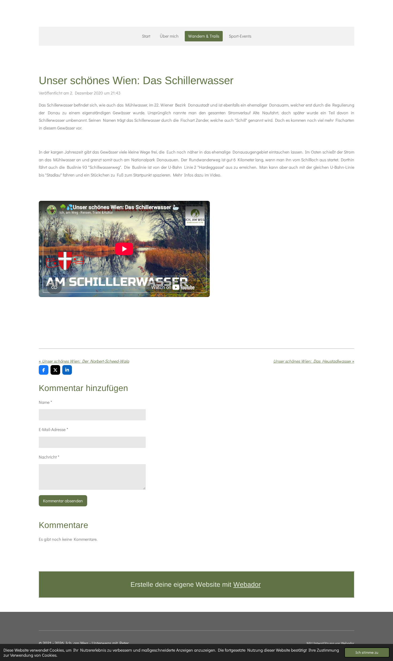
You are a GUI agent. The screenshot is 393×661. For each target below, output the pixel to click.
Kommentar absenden (63, 500)
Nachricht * (49, 457)
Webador (247, 584)
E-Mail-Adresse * (53, 429)
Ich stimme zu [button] (367, 652)
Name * (45, 402)
